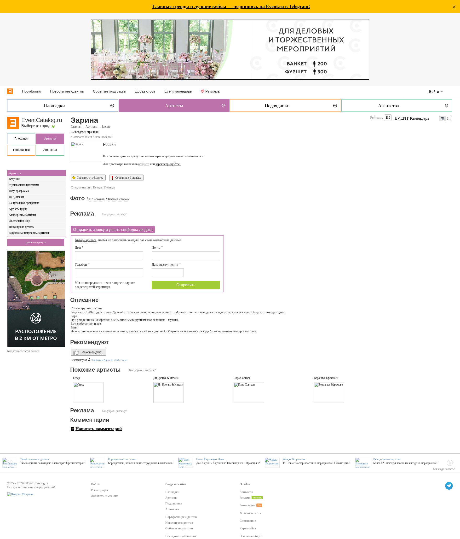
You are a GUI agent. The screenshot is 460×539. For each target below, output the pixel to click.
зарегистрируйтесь (168, 164)
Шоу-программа (19, 191)
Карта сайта (248, 528)
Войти (434, 91)
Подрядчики (21, 150)
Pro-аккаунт (247, 505)
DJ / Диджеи (16, 197)
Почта (157, 247)
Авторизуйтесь (85, 240)
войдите (143, 164)
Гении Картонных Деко (210, 459)
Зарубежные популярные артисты (29, 232)
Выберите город (35, 126)
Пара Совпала (242, 378)
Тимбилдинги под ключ (34, 459)
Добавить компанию (104, 496)
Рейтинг (376, 117)
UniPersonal (120, 359)
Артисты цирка (18, 209)
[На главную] (10, 91)
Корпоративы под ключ (122, 459)
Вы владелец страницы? (85, 132)
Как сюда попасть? (444, 469)
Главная (76, 126)
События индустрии (109, 91)
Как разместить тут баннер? (23, 351)
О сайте (245, 484)
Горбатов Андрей (102, 359)
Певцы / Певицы (104, 187)
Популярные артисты (21, 226)
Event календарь (178, 91)
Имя (79, 247)
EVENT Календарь (412, 118)
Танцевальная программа (24, 203)
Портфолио (31, 91)
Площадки (21, 138)
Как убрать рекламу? (114, 214)
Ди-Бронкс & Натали (165, 378)
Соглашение (248, 520)
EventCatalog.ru (41, 120)
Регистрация (99, 490)
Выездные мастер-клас (387, 459)
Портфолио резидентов (181, 517)
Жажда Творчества (294, 459)
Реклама (212, 91)
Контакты (246, 492)
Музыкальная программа (24, 185)
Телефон (82, 264)
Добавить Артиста (36, 242)
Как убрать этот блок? (142, 370)
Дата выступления (166, 264)
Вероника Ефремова (326, 378)
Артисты (50, 138)
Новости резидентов (67, 91)
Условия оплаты (250, 513)
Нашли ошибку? (250, 536)
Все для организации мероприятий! (31, 487)
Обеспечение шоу (19, 221)
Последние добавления (180, 536)
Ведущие (14, 179)
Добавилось (145, 91)
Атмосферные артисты (22, 215)
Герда (76, 378)
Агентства (50, 150)
